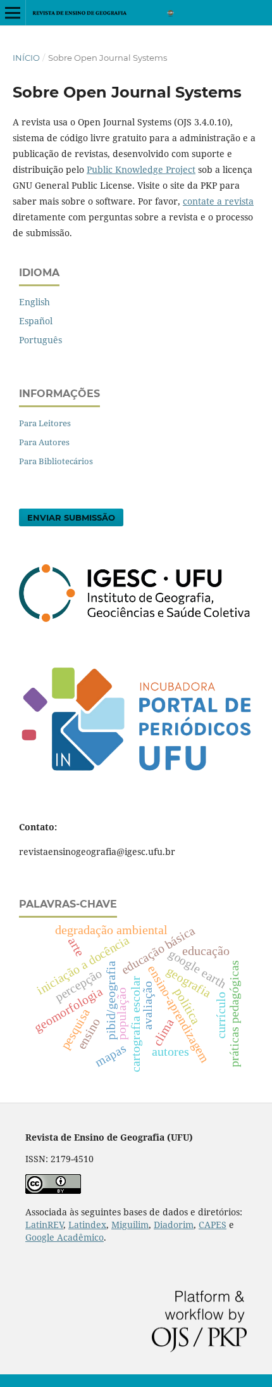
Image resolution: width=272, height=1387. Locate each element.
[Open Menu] (12, 12)
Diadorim (174, 1225)
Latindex (87, 1225)
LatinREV (44, 1225)
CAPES (212, 1225)
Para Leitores (45, 423)
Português (40, 340)
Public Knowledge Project (141, 169)
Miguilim (130, 1225)
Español (36, 321)
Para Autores (44, 442)
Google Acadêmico (64, 1237)
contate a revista (218, 201)
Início (26, 58)
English (34, 302)
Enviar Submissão (71, 517)
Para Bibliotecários (56, 461)
